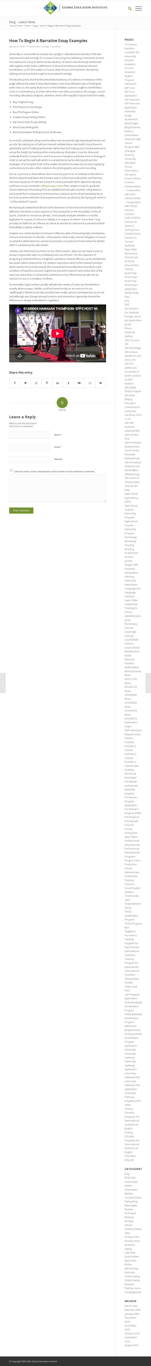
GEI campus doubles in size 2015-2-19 (133, 355)
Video (128, 1104)
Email (58, 447)
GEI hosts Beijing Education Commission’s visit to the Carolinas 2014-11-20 (133, 407)
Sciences (130, 884)
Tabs (127, 899)
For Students (132, 312)
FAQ (127, 300)
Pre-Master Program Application (131, 801)
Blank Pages (131, 123)
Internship (130, 580)
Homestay (130, 541)
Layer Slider (131, 600)
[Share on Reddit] (90, 383)
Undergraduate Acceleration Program (133, 1006)
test (127, 927)
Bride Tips (130, 1177)
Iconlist (128, 560)
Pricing (128, 829)
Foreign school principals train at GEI (133, 320)
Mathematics (132, 667)
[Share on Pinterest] (47, 383)
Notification (131, 722)
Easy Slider (131, 249)
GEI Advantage (133, 347)
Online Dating (132, 1276)
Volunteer (130, 1156)
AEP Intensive (132, 99)
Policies (129, 738)
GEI (126, 344)
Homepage (131, 537)
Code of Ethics (133, 217)
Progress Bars (133, 860)
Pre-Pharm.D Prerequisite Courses (132, 821)
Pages (128, 726)
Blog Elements (132, 127)
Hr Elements (131, 553)
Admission (130, 83)
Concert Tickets (133, 1197)
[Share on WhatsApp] (36, 383)
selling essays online (52, 185)
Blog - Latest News (22, 22)
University (130, 1049)
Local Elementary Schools (131, 624)
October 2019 (132, 1333)
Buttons (129, 131)
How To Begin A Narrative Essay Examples (48, 40)
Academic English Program (130, 76)
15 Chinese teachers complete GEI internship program (132, 52)
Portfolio (129, 742)
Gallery (129, 336)
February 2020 (133, 1309)
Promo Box (131, 864)
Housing (129, 545)
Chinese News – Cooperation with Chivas (133, 202)
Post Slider (131, 777)
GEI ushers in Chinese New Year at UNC (132, 481)
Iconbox (129, 556)
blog (47, 46)
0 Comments (33, 46)
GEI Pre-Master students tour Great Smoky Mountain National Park (133, 450)
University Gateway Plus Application (132, 1085)
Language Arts (133, 588)
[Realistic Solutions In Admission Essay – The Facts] (3, 683)
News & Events (133, 671)
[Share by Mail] (100, 383)
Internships (131, 584)
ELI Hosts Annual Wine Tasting (132, 265)
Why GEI (129, 1160)
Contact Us (131, 237)
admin (58, 46)
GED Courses (132, 340)
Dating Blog (131, 1201)
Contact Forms (133, 233)
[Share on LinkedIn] (57, 383)
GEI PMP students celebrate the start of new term (132, 430)
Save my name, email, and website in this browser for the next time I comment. (54, 471)
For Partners (131, 308)
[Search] (128, 8)
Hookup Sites (132, 1236)
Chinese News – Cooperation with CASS (133, 190)
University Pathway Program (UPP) (133, 1097)
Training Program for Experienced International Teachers (132, 947)
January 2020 (132, 1313)
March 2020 (131, 1306)
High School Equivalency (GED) (131, 497)
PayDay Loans (133, 1288)
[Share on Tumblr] (68, 383)
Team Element (133, 903)
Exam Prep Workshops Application (131, 285)
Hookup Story (132, 1241)
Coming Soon (132, 229)
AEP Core (130, 87)
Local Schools (132, 647)
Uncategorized (133, 1292)
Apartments (131, 119)
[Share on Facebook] (14, 383)
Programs (130, 856)
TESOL (128, 907)
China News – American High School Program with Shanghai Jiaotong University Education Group (133, 150)
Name (58, 434)
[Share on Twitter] (25, 383)
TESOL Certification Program (131, 915)
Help (127, 490)
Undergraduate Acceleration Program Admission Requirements (133, 1022)
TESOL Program (133, 923)
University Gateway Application (131, 1065)
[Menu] (137, 8)
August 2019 (131, 1345)
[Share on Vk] (79, 383)
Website (58, 459)
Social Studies (132, 888)
